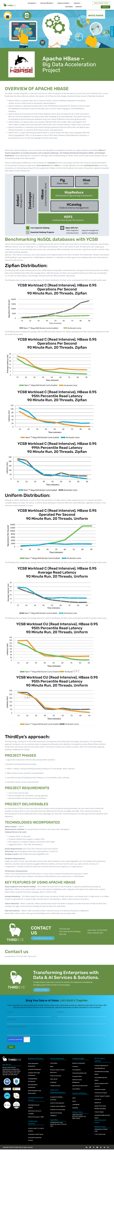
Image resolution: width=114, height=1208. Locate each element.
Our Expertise (32, 3)
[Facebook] (93, 1147)
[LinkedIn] (86, 1147)
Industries (77, 3)
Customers (78, 6)
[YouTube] (96, 1147)
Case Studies (69, 6)
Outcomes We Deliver (46, 3)
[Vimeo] (100, 1147)
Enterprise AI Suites (63, 3)
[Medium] (103, 1147)
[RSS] (107, 1147)
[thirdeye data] (16, 970)
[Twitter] (89, 1147)
